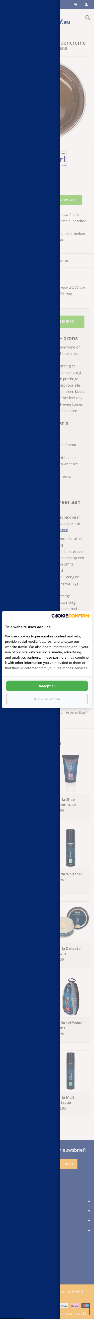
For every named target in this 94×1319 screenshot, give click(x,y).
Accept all (47, 686)
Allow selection (47, 699)
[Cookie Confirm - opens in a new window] (70, 616)
